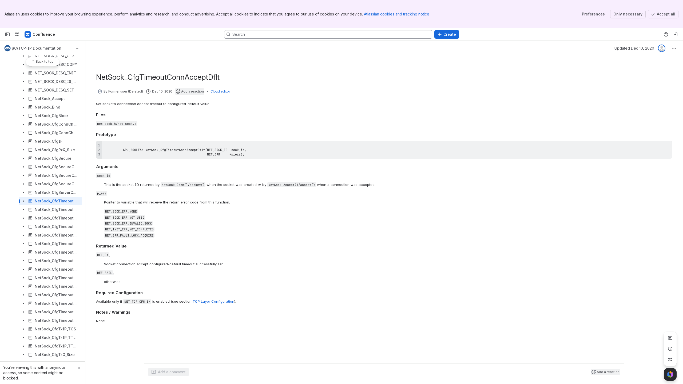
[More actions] (77, 48)
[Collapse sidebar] (7, 34)
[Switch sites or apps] (17, 34)
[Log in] (675, 34)
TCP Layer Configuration (213, 301)
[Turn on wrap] (656, 146)
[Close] (79, 368)
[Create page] (670, 359)
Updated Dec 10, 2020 (634, 48)
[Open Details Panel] (670, 349)
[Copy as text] (666, 146)
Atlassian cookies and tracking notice (396, 14)
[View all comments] (670, 338)
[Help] (666, 34)
